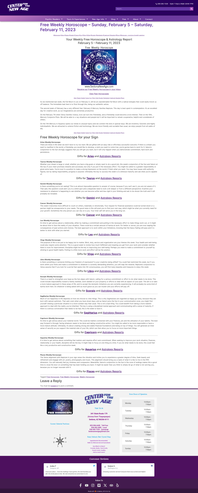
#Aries (62, 35)
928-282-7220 (94, 429)
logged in (54, 386)
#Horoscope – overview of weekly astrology (132, 35)
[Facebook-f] (80, 485)
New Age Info (98, 19)
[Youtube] (87, 485)
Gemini (83, 98)
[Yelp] (117, 485)
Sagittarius (106, 98)
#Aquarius (112, 35)
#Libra (88, 35)
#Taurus (66, 35)
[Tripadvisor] (111, 485)
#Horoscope (56, 35)
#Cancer (76, 35)
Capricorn (112, 98)
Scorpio (101, 98)
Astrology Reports (110, 156)
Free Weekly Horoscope (69, 377)
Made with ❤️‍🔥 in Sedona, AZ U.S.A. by (99, 491)
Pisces (122, 98)
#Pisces (118, 35)
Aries (75, 98)
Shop (113, 19)
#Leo (80, 35)
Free (124, 19)
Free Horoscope (53, 377)
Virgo (93, 98)
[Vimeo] (99, 485)
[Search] (191, 9)
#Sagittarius (99, 35)
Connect (149, 19)
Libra (96, 98)
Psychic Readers (52, 19)
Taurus (79, 98)
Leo (91, 98)
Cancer (87, 98)
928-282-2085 (96, 427)
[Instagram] (93, 485)
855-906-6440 (95, 425)
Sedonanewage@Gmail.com (98, 431)
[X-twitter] (105, 485)
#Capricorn (106, 35)
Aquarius (118, 98)
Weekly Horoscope (87, 377)
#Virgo (84, 35)
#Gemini (71, 35)
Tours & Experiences (76, 19)
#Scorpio (93, 35)
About (135, 19)
